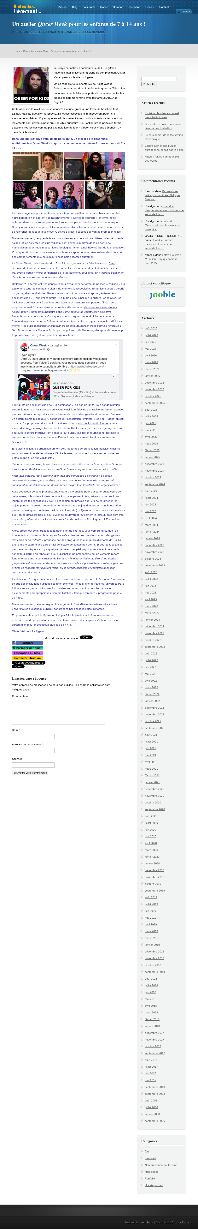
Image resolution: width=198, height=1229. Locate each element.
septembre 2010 (155, 1087)
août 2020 (151, 816)
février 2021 (152, 775)
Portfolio (150, 1178)
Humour (118, 7)
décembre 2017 (154, 1032)
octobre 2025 (153, 396)
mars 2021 (151, 768)
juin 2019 (150, 910)
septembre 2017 (155, 1053)
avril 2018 (151, 1005)
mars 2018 (151, 1012)
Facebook (89, 7)
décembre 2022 (154, 626)
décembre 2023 (154, 545)
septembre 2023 (155, 565)
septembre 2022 (155, 646)
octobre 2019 (153, 883)
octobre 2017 (153, 1046)
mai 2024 (150, 511)
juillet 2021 (151, 741)
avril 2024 (151, 518)
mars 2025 (151, 443)
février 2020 (152, 856)
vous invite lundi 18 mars (93, 423)
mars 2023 (151, 606)
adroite (35, 31)
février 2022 (152, 694)
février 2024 (152, 531)
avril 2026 (151, 355)
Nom (16, 729)
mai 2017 (150, 1080)
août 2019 (151, 897)
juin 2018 (150, 992)
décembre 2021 (154, 707)
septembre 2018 (155, 971)
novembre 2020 (154, 795)
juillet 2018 (151, 985)
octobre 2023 (153, 558)
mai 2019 (150, 917)
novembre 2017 (154, 1039)
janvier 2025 (152, 457)
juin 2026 (150, 341)
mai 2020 (150, 836)
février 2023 (152, 612)
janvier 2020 (152, 863)
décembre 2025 (154, 382)
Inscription (134, 7)
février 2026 (152, 369)
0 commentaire (94, 31)
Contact (164, 7)
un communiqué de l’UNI (92, 67)
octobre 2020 (153, 802)
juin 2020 (150, 829)
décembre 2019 (154, 870)
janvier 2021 (152, 782)
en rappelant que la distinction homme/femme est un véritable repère (77, 553)
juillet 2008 (151, 1107)
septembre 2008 (155, 1093)
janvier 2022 (152, 700)
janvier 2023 (152, 619)
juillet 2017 (151, 1066)
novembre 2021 (154, 714)
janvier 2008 (152, 1114)
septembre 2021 (155, 728)
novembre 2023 (154, 551)
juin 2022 (150, 667)
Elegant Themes (182, 1222)
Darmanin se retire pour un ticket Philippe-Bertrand (162, 195)
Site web (17, 758)
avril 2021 (151, 761)
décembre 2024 (154, 463)
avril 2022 (151, 680)
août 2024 (151, 490)
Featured (150, 1158)
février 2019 (152, 938)
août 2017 (151, 1059)
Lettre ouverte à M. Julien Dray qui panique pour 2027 (163, 259)
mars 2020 (151, 849)
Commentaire (20, 696)
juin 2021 (150, 748)
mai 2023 (150, 592)
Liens (149, 7)
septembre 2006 (155, 1120)
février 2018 (152, 1019)
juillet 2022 (151, 660)
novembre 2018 (154, 958)
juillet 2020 (151, 822)
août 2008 (151, 1100)
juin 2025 (150, 423)
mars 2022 (151, 687)
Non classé (151, 1171)
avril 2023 (151, 599)
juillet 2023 (151, 579)
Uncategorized (154, 1185)
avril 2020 (151, 843)
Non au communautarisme (161, 1164)
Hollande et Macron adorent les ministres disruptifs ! (162, 225)
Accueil (62, 7)
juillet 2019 (151, 904)
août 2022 (151, 653)
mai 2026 (150, 348)
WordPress (146, 1222)
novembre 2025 (154, 389)
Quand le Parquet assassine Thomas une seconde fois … (164, 210)
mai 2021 (150, 755)
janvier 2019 (152, 944)
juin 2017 (150, 1073)
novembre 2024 (154, 470)
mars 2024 (151, 524)
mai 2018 (150, 998)
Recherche (187, 11)
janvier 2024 (152, 538)
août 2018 (151, 978)
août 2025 (151, 409)
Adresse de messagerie (27, 744)
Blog (75, 7)
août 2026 (151, 328)
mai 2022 (150, 673)
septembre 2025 (155, 402)
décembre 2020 (154, 788)
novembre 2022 (154, 633)
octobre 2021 (153, 721)
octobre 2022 (153, 639)
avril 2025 (151, 436)
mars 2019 (151, 931)
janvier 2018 (152, 1026)
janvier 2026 (152, 375)
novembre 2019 (154, 877)
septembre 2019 (155, 890)
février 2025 (152, 450)
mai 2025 (150, 430)
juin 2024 (150, 504)
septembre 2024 (155, 484)
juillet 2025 (151, 416)
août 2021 (151, 734)
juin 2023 (150, 585)
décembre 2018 (154, 951)
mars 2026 (151, 362)
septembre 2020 (155, 809)
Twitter (104, 7)
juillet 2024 (151, 497)
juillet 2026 (151, 335)
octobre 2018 (153, 965)
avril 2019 (151, 924)
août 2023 (151, 572)
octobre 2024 (153, 477)
